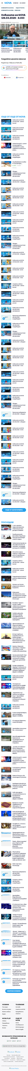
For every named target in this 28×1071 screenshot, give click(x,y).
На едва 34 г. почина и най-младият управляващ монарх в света (19, 826)
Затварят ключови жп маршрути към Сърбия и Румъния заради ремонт (19, 786)
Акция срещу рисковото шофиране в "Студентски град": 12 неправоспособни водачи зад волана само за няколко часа (19, 856)
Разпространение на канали (9, 1056)
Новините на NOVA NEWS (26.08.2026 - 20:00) (18, 301)
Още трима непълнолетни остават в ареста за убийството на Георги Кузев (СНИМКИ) (19, 943)
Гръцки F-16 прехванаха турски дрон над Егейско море (19, 925)
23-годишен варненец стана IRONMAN (19, 721)
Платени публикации (19, 1061)
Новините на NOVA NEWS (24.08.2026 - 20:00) (18, 461)
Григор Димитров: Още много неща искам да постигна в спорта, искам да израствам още (19, 658)
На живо (22, 3)
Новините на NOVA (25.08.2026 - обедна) (18, 421)
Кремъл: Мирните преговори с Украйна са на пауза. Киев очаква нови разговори (19, 648)
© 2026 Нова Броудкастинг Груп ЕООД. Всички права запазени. (14, 1065)
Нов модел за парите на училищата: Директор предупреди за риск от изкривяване (19, 982)
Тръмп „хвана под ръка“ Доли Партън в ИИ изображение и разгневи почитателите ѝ (19, 845)
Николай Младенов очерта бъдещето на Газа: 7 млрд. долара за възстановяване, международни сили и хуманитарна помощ (19, 815)
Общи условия (19, 1058)
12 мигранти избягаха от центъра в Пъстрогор (19, 769)
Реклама (8, 1055)
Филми (4, 1027)
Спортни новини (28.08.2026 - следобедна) (17, 881)
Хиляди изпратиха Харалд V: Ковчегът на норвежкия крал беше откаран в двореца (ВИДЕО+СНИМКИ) (19, 669)
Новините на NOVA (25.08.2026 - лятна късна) (18, 373)
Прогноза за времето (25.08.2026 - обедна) (19, 413)
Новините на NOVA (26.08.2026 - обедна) (18, 341)
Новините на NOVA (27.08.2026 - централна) (18, 229)
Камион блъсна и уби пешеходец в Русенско (19, 776)
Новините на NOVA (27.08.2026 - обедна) (18, 253)
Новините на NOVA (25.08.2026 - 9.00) (18, 428)
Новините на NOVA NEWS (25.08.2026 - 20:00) (18, 381)
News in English (19, 1029)
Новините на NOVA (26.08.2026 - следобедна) (18, 325)
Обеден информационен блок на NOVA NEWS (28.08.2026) (18, 174)
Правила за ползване (21, 1059)
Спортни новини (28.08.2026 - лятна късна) (18, 562)
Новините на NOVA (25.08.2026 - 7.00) (18, 444)
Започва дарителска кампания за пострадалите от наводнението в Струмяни (18, 740)
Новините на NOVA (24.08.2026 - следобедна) (18, 477)
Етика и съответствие (8, 1061)
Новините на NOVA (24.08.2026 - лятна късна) (18, 453)
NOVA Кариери (20, 1027)
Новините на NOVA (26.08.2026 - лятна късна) (18, 293)
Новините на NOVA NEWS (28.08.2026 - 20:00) (18, 129)
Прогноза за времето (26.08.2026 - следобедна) (19, 317)
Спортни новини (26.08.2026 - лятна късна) (18, 285)
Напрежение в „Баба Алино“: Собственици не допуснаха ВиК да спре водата (18, 963)
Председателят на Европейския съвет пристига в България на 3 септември (19, 835)
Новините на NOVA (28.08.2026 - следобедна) (18, 155)
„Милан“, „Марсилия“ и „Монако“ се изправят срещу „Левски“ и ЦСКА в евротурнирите (19, 934)
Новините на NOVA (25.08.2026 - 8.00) (18, 436)
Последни (5, 1007)
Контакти (13, 1058)
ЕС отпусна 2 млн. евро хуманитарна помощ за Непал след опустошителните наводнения (19, 907)
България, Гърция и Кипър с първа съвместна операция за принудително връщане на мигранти (19, 606)
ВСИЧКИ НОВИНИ (14, 991)
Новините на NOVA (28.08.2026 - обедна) (18, 181)
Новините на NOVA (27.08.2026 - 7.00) (18, 276)
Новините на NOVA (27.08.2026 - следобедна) (18, 237)
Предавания (5, 1023)
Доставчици (7, 1058)
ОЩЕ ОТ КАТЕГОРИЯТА (14, 510)
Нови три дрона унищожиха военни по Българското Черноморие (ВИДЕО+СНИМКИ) (19, 796)
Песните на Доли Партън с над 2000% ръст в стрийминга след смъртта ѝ (18, 554)
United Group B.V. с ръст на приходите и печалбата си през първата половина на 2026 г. (19, 147)
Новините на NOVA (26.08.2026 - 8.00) (18, 356)
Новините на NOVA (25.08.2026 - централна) (18, 389)
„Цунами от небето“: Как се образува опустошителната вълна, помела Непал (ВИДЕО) (19, 750)
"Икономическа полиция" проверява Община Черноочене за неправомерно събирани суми (19, 954)
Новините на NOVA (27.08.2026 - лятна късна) (18, 121)
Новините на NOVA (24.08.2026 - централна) (18, 469)
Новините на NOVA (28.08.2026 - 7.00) (18, 204)
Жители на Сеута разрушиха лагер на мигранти (18, 586)
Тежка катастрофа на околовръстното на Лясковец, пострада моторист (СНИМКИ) (19, 545)
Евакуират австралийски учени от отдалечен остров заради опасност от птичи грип (19, 595)
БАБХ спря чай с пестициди (17, 864)
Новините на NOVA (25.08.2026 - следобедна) (18, 397)
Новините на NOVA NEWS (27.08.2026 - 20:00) (18, 221)
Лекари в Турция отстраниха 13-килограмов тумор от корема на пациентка (19, 917)
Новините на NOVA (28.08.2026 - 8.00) (18, 196)
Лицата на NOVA (20, 1009)
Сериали (4, 1025)
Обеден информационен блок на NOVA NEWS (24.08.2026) (18, 486)
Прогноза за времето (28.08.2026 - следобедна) (19, 873)
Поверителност (5, 1059)
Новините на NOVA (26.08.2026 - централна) (18, 309)
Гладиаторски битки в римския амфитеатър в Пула (19, 578)
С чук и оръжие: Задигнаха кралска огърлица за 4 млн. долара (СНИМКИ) (18, 528)
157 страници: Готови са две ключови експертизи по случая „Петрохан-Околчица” (19, 972)
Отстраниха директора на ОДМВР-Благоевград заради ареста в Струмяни (19, 686)
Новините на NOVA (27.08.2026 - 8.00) (18, 268)
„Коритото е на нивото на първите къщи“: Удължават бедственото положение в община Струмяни (18, 696)
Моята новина (6, 1011)
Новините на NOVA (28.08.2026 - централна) (18, 137)
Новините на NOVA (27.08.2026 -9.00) (18, 261)
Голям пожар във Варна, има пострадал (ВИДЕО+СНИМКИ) (19, 714)
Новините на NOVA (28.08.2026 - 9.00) (18, 188)
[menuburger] (2, 3)
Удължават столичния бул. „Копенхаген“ (19, 729)
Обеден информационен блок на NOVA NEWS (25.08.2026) (18, 406)
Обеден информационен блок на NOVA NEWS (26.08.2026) (18, 334)
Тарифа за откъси (20, 1056)
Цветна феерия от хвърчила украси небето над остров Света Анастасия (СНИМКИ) (18, 627)
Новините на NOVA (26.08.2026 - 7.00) (18, 364)
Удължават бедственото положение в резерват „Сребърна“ (19, 898)
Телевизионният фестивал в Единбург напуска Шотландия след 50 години (18, 537)
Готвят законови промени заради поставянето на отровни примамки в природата (18, 616)
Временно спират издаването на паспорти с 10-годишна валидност (18, 805)
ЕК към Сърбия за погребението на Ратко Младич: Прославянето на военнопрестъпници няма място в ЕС (18, 638)
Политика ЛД (12, 1059)
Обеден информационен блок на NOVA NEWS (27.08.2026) (18, 246)
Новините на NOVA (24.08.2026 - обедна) (18, 500)
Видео (4, 1014)
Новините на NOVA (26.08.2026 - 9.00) (18, 348)
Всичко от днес (6, 1009)
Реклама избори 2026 (16, 1055)
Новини (15, 3)
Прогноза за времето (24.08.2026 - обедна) (19, 493)
